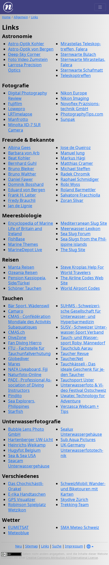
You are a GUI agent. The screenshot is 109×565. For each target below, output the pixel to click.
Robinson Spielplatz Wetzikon (27, 507)
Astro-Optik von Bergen (30, 49)
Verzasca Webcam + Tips (80, 408)
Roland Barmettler (78, 189)
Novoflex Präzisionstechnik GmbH (80, 106)
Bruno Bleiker (21, 168)
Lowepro (16, 108)
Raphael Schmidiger (80, 179)
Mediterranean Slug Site (84, 223)
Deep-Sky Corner (24, 54)
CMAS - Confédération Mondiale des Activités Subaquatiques (29, 322)
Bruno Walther (22, 174)
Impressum (74, 546)
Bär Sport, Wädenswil (28, 306)
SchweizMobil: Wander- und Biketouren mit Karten (83, 489)
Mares (14, 364)
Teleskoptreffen (76, 75)
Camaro (15, 311)
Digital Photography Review (27, 95)
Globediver (18, 358)
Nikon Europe (74, 93)
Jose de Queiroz (76, 147)
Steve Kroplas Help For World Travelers (82, 269)
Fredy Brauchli (21, 200)
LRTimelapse (20, 114)
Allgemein (21, 17)
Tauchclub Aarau (77, 348)
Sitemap (31, 546)
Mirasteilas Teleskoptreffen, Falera (81, 46)
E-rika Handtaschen (27, 494)
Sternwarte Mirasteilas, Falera (83, 62)
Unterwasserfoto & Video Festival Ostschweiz (83, 387)
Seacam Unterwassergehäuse (28, 463)
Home (6, 17)
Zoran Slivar (72, 200)
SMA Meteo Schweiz (80, 527)
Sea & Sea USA (22, 455)
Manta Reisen (21, 267)
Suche (57, 546)
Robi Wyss (70, 184)
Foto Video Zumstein (28, 59)
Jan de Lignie (20, 205)
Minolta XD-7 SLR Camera (24, 127)
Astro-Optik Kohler (26, 43)
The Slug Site (73, 249)
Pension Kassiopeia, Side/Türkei (27, 280)
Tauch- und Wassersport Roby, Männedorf (83, 340)
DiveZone (17, 337)
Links (34, 17)
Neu (18, 546)
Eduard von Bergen (26, 189)
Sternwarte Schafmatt (82, 70)
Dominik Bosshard (26, 184)
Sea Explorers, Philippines (21, 403)
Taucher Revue (75, 353)
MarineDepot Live (25, 249)
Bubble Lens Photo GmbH (26, 431)
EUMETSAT (18, 527)
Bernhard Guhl (22, 163)
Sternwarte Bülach (78, 54)
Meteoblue (18, 533)
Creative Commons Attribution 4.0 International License (62, 557)
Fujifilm (15, 103)
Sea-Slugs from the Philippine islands (83, 241)
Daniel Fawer (20, 179)
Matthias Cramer (77, 163)
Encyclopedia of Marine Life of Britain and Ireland (30, 228)
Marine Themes (23, 244)
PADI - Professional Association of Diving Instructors (29, 385)
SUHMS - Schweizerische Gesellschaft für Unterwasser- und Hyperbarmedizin (81, 313)
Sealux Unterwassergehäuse (81, 431)
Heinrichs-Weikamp (27, 445)
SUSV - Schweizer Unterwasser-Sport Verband (84, 329)
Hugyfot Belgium (24, 450)
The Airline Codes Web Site (82, 280)
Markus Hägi (73, 158)
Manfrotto (18, 119)
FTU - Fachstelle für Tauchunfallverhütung (29, 350)
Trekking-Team (75, 504)
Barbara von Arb (24, 153)
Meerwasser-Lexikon (80, 228)
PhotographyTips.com (82, 114)
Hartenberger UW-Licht (30, 439)
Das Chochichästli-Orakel (25, 486)
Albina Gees (19, 147)
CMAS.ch (16, 332)
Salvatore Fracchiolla (80, 195)
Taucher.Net (72, 358)
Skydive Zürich (74, 499)
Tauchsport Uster (77, 380)
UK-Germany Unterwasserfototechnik (82, 450)
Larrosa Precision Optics (25, 67)
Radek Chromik (75, 174)
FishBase (16, 239)
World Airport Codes (80, 288)
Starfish (15, 411)
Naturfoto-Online (24, 374)
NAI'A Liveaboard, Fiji (28, 369)
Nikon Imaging (75, 98)
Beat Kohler (19, 158)
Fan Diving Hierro (25, 343)
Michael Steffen (75, 168)
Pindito (15, 395)
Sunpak (68, 119)
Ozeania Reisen (23, 272)
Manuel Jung (73, 153)
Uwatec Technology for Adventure (83, 398)
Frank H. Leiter (22, 195)
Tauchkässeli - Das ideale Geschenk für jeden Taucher (82, 369)
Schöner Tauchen (24, 288)
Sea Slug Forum (75, 233)
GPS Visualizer (21, 499)
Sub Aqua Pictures (78, 439)
